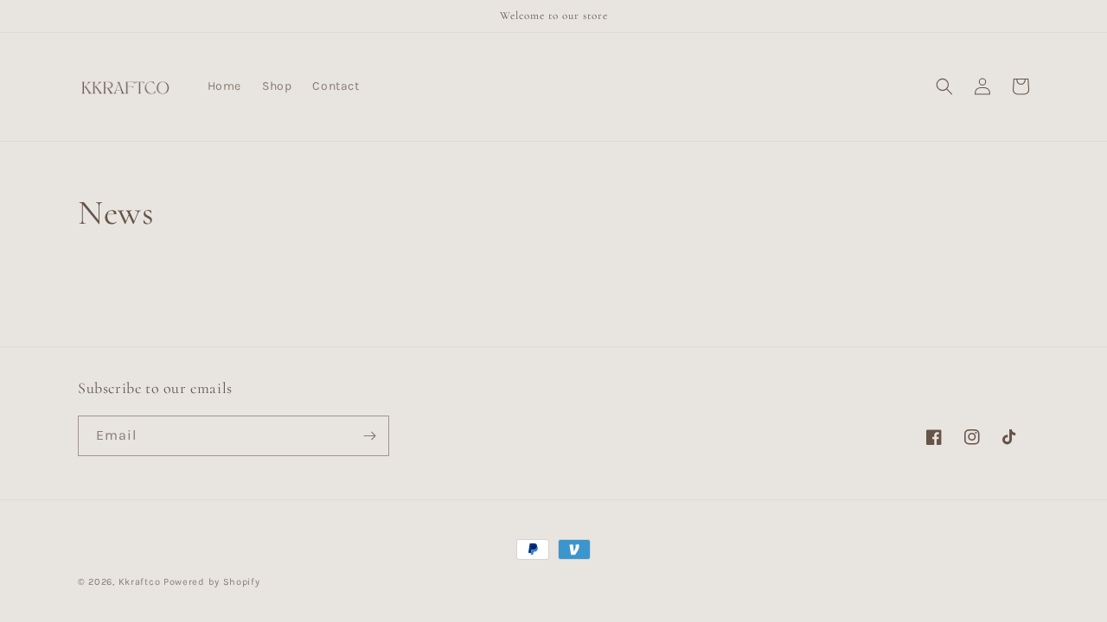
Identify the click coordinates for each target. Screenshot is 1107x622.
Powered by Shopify (211, 581)
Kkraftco (139, 581)
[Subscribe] (369, 436)
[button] (944, 86)
